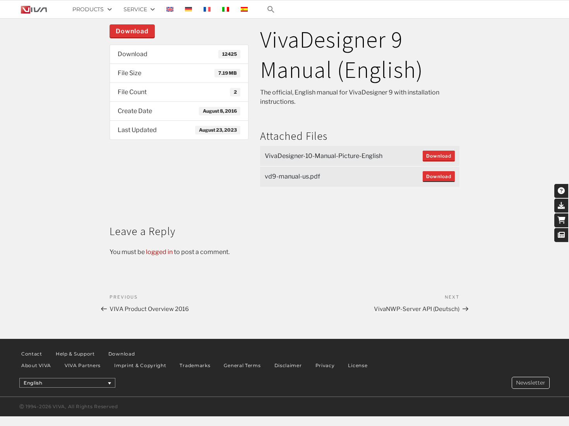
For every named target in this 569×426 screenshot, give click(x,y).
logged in (159, 252)
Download (132, 31)
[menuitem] (169, 9)
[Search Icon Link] (271, 9)
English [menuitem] (33, 383)
